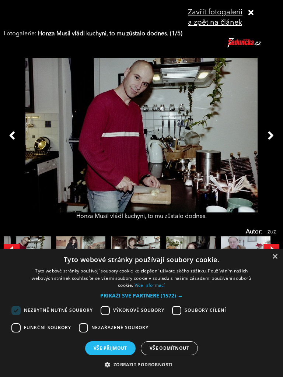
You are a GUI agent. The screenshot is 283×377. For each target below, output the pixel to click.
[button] (141, 295)
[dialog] (141, 313)
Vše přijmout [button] (110, 348)
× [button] (274, 257)
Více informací (149, 285)
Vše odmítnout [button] (169, 348)
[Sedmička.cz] (253, 46)
